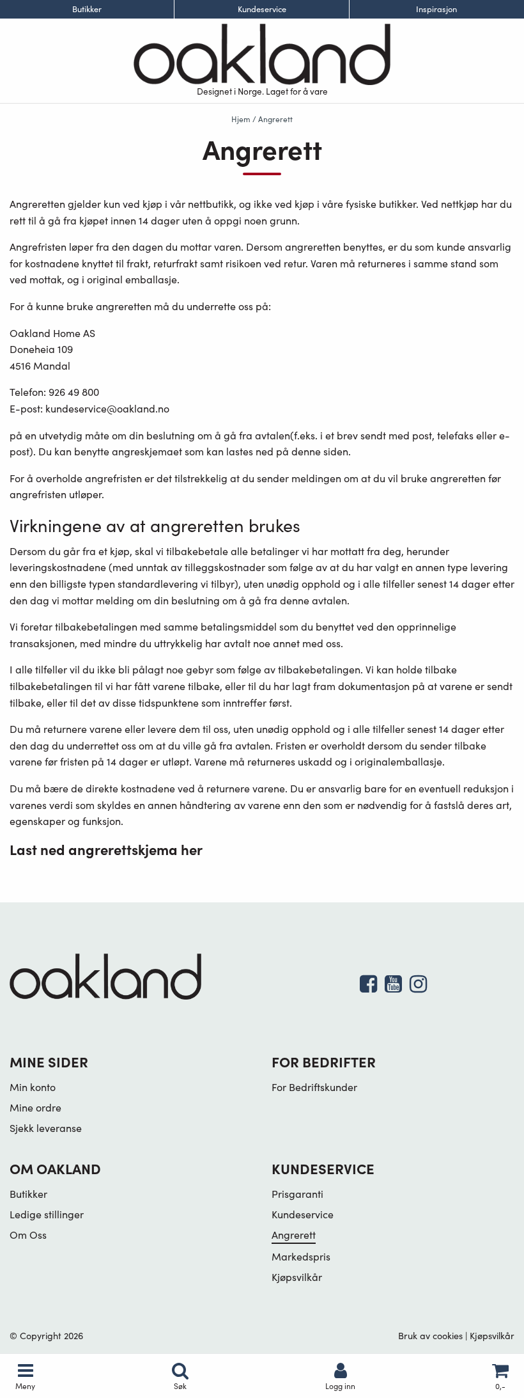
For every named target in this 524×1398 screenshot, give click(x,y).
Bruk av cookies (430, 1335)
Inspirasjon (436, 9)
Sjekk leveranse (46, 1128)
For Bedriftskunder (314, 1087)
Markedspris (301, 1256)
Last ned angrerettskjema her (106, 849)
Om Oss (28, 1234)
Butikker (87, 9)
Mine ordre (35, 1107)
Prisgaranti (297, 1193)
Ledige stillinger (47, 1214)
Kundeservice (262, 9)
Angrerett (294, 1234)
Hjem (240, 119)
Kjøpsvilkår (297, 1277)
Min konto (33, 1087)
